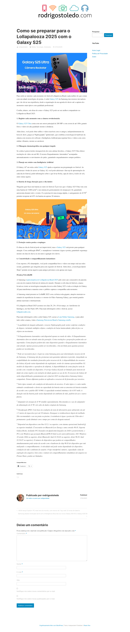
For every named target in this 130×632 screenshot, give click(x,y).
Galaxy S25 (54, 99)
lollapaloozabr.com (23, 312)
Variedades (47, 47)
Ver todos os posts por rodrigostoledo (37, 498)
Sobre (94, 57)
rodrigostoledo (23, 47)
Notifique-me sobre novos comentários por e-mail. (36, 591)
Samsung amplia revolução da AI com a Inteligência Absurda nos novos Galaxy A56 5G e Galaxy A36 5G (52, 515)
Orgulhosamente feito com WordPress (51, 625)
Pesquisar (95, 32)
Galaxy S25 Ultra (24, 123)
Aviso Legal (96, 50)
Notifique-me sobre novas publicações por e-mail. (36, 599)
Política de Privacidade (100, 53)
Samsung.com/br (64, 320)
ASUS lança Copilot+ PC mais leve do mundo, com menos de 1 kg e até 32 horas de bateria (49, 511)
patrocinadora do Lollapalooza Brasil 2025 (42, 280)
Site (18, 580)
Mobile (34, 47)
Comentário (22, 533)
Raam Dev (87, 625)
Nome (20, 564)
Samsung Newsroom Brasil (47, 320)
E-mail (20, 572)
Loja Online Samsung (66, 317)
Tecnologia (39, 47)
